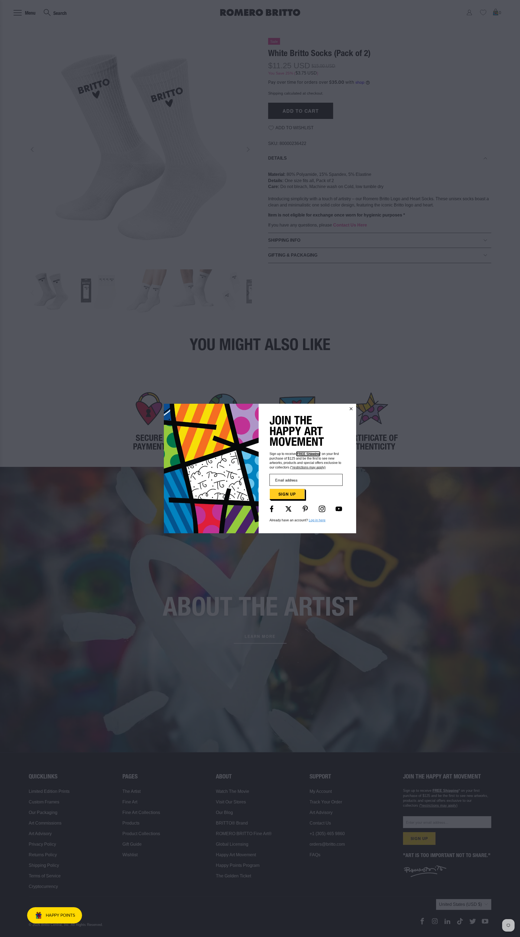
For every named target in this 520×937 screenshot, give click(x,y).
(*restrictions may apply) (308, 467)
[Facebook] (271, 509)
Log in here (317, 520)
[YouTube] (339, 509)
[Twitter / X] (288, 509)
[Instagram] (322, 509)
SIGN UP (287, 494)
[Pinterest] (305, 509)
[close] (351, 408)
